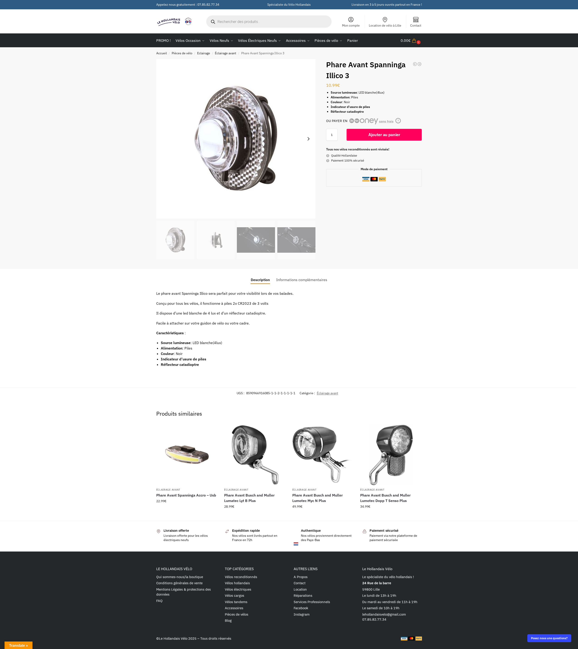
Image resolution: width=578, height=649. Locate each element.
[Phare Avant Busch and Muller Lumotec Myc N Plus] (323, 454)
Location (300, 589)
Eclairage (203, 53)
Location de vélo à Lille (385, 25)
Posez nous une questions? (549, 638)
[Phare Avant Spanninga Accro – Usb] (187, 454)
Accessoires (234, 608)
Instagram (302, 614)
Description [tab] (260, 279)
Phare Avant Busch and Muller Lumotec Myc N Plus (317, 498)
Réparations (303, 595)
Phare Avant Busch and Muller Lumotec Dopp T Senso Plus (385, 498)
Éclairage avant (225, 53)
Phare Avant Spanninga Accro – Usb (186, 495)
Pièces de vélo (182, 53)
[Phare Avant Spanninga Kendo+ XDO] (415, 64)
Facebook (301, 608)
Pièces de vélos (236, 614)
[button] (411, 40)
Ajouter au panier (384, 134)
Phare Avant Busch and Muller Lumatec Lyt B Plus (249, 498)
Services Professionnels (312, 602)
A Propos (301, 577)
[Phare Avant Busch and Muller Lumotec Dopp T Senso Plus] (391, 454)
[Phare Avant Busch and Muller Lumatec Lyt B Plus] (254, 454)
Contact (415, 25)
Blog (228, 620)
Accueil (161, 53)
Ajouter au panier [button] (186, 511)
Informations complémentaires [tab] (301, 279)
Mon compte (351, 25)
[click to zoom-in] (236, 139)
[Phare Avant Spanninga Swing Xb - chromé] (419, 64)
